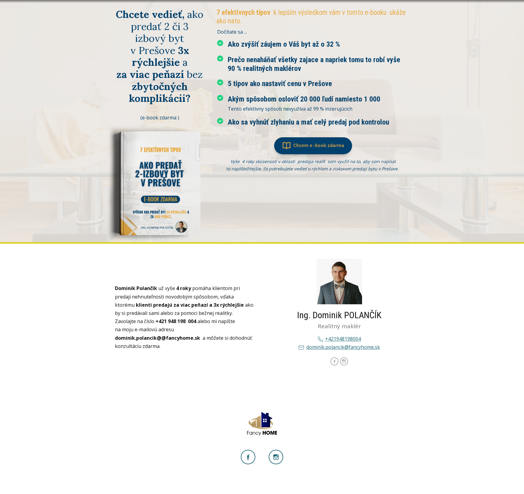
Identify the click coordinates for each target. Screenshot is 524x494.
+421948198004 (343, 338)
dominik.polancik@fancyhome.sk (343, 347)
